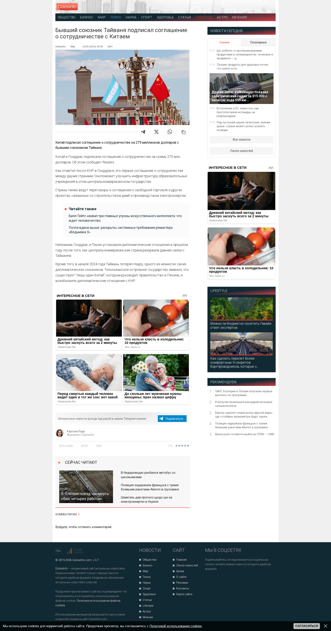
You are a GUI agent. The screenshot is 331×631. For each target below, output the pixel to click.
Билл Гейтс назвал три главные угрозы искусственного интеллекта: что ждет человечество (125, 218)
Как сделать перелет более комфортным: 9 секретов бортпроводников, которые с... (234, 362)
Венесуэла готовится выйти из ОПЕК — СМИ (244, 434)
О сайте (181, 576)
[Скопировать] (183, 132)
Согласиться (306, 626)
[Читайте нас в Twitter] (221, 579)
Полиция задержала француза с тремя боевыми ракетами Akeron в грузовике (150, 487)
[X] (156, 132)
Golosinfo (67, 6)
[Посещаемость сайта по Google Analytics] (76, 551)
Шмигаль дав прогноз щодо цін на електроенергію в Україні (146, 499)
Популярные (258, 42)
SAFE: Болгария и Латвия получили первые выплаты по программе (243, 393)
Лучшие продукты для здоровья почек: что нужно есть (243, 66)
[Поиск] (255, 6)
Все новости (241, 139)
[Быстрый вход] (269, 6)
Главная (181, 559)
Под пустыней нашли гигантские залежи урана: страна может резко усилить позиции (243, 126)
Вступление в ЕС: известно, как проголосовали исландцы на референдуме (238, 112)
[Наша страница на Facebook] (209, 579)
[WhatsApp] (170, 132)
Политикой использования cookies (176, 626)
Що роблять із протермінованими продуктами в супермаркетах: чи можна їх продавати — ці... (245, 54)
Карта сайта (184, 594)
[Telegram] (143, 132)
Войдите (61, 527)
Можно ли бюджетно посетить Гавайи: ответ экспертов (241, 325)
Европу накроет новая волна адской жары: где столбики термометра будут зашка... (244, 414)
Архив (180, 571)
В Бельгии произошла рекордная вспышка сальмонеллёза (243, 404)
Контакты (182, 588)
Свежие (224, 42)
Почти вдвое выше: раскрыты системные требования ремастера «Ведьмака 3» (121, 230)
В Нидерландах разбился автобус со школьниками (148, 475)
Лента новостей (241, 151)
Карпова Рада (76, 431)
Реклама (182, 582)
